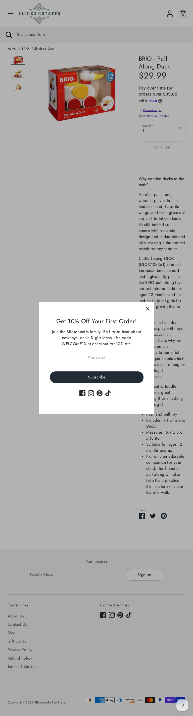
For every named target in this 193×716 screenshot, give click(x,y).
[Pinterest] (99, 393)
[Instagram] (91, 393)
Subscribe (97, 377)
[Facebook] (82, 393)
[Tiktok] (108, 393)
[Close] (147, 308)
